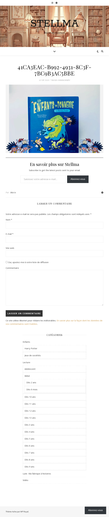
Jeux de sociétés (33, 355)
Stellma (54, 24)
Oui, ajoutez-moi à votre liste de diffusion (28, 262)
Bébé (27, 375)
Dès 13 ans (30, 417)
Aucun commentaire (60, 79)
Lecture (26, 362)
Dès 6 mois (31, 389)
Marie (13, 192)
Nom (9, 219)
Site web (10, 248)
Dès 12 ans (30, 410)
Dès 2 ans (31, 382)
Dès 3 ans (29, 424)
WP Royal (24, 511)
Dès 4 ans (29, 431)
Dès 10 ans (30, 396)
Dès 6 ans (29, 445)
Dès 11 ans (30, 403)
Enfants (26, 341)
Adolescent (30, 368)
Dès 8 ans (29, 459)
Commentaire (12, 267)
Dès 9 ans (29, 466)
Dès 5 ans (29, 438)
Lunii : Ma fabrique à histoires (37, 473)
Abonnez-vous (78, 179)
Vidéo (25, 480)
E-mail (9, 233)
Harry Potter (31, 348)
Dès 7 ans (29, 452)
